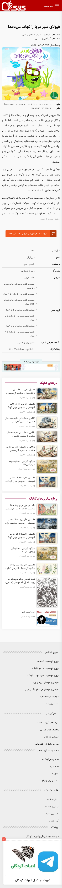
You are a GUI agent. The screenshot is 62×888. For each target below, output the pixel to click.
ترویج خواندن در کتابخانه (48, 661)
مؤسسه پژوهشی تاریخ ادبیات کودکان (42, 836)
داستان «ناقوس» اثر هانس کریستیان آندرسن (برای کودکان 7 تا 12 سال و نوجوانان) (20, 405)
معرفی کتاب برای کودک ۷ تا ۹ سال (19, 326)
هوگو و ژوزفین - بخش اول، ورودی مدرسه (22, 549)
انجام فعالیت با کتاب (49, 697)
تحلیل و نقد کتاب (51, 737)
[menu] (56, 6)
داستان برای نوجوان (50, 781)
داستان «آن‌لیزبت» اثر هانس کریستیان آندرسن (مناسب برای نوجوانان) (20, 521)
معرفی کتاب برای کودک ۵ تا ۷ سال (19, 310)
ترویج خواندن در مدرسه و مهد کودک (43, 676)
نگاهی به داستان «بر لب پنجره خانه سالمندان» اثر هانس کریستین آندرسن (20, 448)
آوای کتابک (54, 821)
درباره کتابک (53, 800)
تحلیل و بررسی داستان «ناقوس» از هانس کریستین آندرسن (21, 391)
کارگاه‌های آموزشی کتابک (48, 723)
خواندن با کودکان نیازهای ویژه (46, 683)
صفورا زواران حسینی (25, 343)
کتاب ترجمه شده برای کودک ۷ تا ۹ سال (19, 334)
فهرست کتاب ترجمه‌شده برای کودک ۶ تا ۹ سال (19, 302)
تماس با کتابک (52, 807)
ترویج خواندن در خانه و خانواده (45, 668)
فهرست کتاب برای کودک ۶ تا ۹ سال (18, 294)
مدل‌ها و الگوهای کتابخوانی (47, 744)
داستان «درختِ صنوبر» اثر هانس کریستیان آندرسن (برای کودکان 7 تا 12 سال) (21, 566)
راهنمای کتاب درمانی (49, 730)
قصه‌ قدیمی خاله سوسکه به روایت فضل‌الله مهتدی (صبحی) (20, 580)
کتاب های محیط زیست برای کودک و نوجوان (41, 35)
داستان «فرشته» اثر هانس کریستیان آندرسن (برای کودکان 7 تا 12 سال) (20, 479)
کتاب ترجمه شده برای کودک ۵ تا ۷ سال (19, 318)
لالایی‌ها (55, 774)
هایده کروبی (29, 278)
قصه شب (54, 767)
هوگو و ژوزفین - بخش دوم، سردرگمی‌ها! (22, 462)
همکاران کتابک (52, 814)
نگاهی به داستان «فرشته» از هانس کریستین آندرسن (21, 434)
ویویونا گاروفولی (27, 271)
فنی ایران (30, 257)
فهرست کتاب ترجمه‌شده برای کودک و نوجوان (19, 286)
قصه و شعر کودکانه (50, 759)
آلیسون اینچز (28, 264)
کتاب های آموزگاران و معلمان (47, 39)
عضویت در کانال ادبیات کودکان (33, 880)
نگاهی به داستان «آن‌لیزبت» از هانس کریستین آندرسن (20, 420)
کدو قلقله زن (28, 612)
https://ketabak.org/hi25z (21, 349)
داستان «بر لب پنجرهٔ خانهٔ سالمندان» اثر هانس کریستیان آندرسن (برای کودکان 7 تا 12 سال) (20, 507)
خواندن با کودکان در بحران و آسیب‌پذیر (42, 690)
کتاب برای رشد (52, 704)
